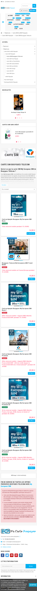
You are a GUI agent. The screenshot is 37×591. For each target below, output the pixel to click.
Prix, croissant (5, 189)
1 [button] (15, 118)
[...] (19, 536)
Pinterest (16, 555)
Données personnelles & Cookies (16, 589)
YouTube (11, 555)
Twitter (7, 555)
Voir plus (4, 185)
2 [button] (17, 118)
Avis (3, 1)
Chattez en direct (10, 1)
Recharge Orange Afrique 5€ (18, 112)
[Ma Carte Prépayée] (8, 7)
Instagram (21, 555)
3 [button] (19, 118)
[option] (18, 104)
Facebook (2, 555)
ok (32, 566)
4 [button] (21, 118)
